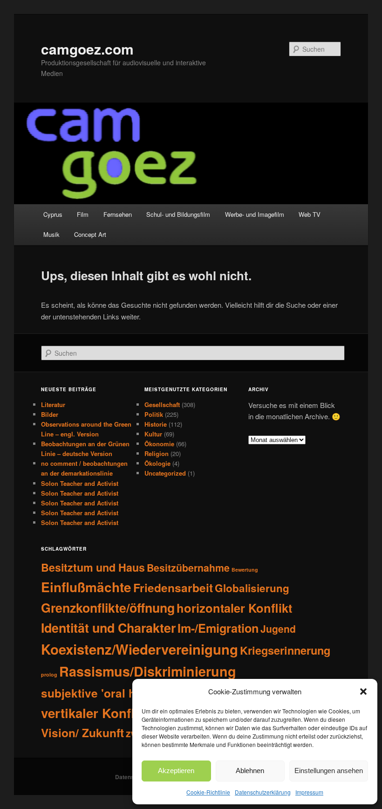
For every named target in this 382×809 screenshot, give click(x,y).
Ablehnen (250, 770)
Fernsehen (117, 214)
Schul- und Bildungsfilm (178, 214)
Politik (153, 414)
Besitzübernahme (188, 567)
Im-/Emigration (218, 628)
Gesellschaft (162, 404)
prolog (49, 674)
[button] (363, 691)
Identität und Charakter (108, 627)
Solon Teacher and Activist (79, 483)
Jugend (278, 629)
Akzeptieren (176, 770)
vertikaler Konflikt (95, 713)
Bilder (49, 414)
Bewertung (245, 569)
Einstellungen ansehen (328, 770)
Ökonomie (159, 443)
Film (83, 214)
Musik (51, 234)
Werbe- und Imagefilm (254, 214)
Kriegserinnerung (285, 650)
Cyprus (52, 214)
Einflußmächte (86, 586)
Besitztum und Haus (93, 567)
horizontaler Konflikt (234, 607)
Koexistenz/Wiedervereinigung (139, 649)
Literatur (53, 404)
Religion (156, 453)
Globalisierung (252, 588)
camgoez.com (87, 49)
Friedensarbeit (173, 587)
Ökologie (157, 463)
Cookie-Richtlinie (208, 792)
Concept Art (90, 234)
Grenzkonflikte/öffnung (108, 607)
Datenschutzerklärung (263, 792)
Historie (155, 424)
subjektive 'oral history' (106, 693)
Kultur (153, 433)
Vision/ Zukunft (82, 733)
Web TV (310, 214)
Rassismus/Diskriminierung (147, 671)
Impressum (309, 792)
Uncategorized (165, 473)
